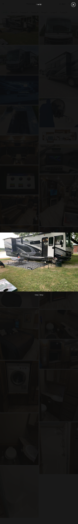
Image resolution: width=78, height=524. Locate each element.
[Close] (73, 4)
